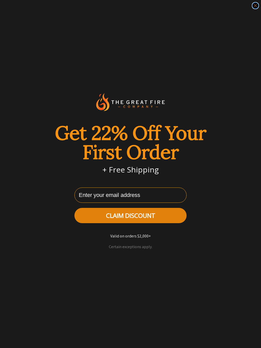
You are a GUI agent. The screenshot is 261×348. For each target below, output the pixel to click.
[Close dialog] (255, 6)
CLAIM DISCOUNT (130, 215)
